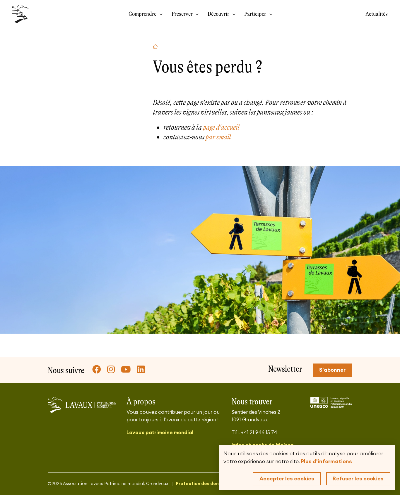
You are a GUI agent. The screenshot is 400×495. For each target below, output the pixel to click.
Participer (255, 13)
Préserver (183, 13)
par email (218, 137)
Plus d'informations (326, 461)
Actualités (376, 13)
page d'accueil (221, 127)
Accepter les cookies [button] (286, 478)
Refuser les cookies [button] (358, 478)
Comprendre (143, 13)
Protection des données (203, 484)
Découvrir (219, 13)
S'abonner (332, 370)
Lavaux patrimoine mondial (160, 432)
